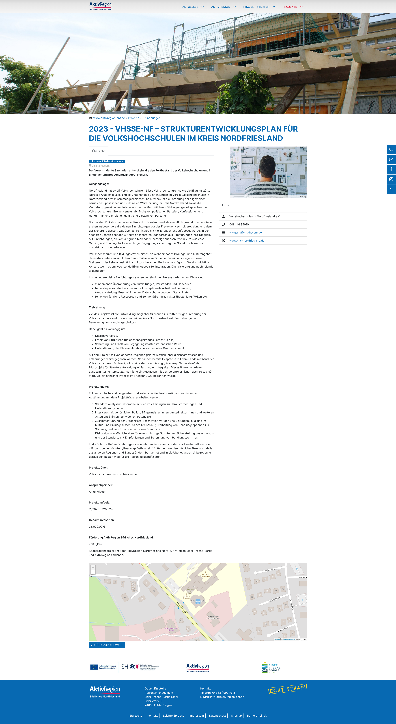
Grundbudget (151, 118)
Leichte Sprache (173, 715)
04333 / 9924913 (223, 692)
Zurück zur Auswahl (107, 645)
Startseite (135, 715)
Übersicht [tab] (98, 151)
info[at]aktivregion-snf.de (227, 696)
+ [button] (93, 567)
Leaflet (277, 639)
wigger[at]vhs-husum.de (245, 232)
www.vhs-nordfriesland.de (246, 240)
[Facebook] (391, 169)
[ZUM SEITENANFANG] (391, 189)
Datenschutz (217, 715)
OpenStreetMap (289, 639)
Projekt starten (256, 6)
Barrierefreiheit (257, 715)
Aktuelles (190, 6)
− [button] (93, 572)
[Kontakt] (391, 159)
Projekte (290, 6)
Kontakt (152, 715)
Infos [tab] (225, 205)
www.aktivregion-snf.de (109, 118)
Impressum (196, 715)
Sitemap (236, 715)
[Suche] (391, 149)
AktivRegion (221, 6)
